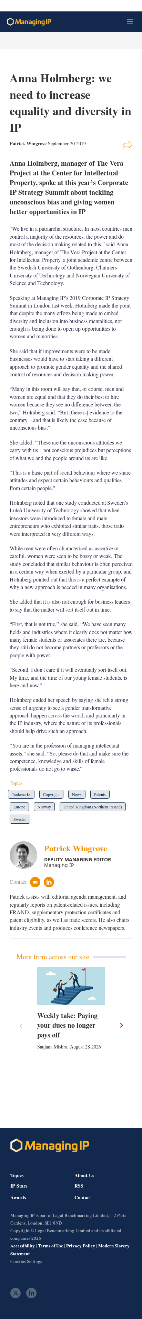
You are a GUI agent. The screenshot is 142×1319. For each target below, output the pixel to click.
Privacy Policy (80, 1245)
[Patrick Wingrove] (27, 855)
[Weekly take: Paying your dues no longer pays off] (71, 986)
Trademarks (21, 794)
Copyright (51, 794)
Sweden (20, 819)
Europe (19, 806)
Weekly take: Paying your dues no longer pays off (67, 1025)
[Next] (121, 1025)
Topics (16, 1175)
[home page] (29, 22)
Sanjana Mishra (52, 1046)
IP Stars (18, 1185)
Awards (18, 1197)
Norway (44, 806)
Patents (100, 794)
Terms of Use (50, 1245)
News (77, 794)
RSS (78, 1185)
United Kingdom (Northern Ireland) (92, 806)
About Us (84, 1175)
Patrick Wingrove (75, 848)
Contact (82, 1197)
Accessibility (22, 1245)
